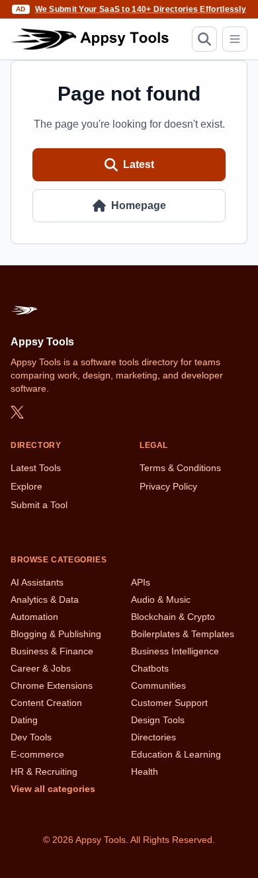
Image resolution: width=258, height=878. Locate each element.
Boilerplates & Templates (182, 634)
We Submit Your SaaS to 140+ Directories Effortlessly (141, 9)
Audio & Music (161, 599)
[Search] (204, 39)
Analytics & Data (45, 599)
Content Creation (46, 702)
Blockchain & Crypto (173, 616)
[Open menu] (234, 39)
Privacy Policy (168, 486)
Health (144, 771)
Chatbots (150, 668)
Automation (34, 616)
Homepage (138, 205)
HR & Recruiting (44, 771)
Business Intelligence (175, 651)
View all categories (53, 788)
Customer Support (169, 702)
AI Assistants (37, 582)
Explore (26, 486)
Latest (138, 164)
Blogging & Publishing (56, 634)
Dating (24, 720)
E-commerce (37, 754)
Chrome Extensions (52, 685)
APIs (140, 582)
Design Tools (158, 720)
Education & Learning (176, 754)
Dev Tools (31, 737)
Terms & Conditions (180, 467)
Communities (158, 685)
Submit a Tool (39, 505)
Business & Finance (52, 651)
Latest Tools (36, 467)
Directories (153, 737)
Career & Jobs (41, 668)
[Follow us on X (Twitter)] (17, 412)
